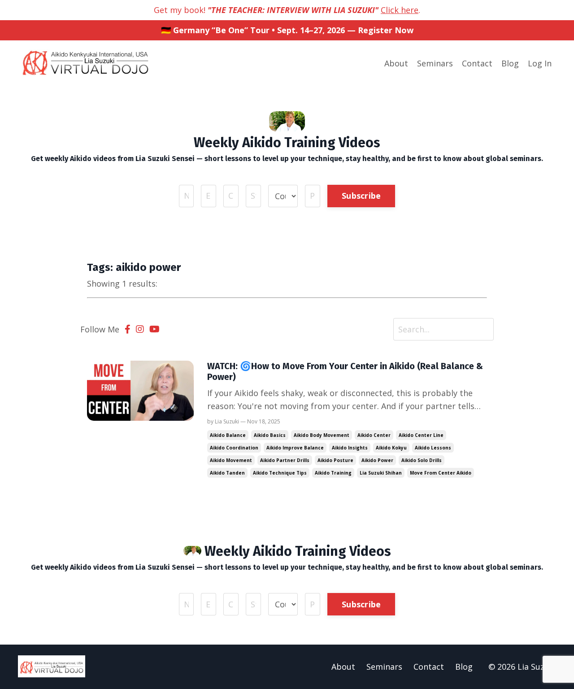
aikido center (374, 435)
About (396, 63)
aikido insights (350, 448)
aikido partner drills (284, 460)
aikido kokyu (391, 448)
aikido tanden (227, 473)
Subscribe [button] (361, 195)
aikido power (377, 460)
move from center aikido (440, 473)
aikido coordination (234, 448)
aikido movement (231, 460)
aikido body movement (321, 435)
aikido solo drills (421, 460)
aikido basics (270, 435)
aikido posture (335, 460)
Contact (477, 63)
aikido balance (228, 435)
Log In (540, 63)
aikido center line (421, 435)
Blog (510, 63)
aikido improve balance (295, 448)
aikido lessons (433, 448)
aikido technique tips (280, 473)
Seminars (435, 63)
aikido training (333, 473)
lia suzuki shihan (381, 473)
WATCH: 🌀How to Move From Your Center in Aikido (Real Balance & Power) (345, 371)
